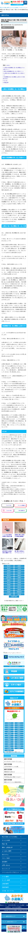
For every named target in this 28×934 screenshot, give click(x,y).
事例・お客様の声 (7, 847)
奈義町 (8, 591)
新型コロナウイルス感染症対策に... (13, 782)
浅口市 (8, 582)
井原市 (19, 570)
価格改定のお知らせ (9, 771)
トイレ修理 (5, 876)
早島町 (8, 584)
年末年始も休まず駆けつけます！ (13, 777)
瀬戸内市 (8, 577)
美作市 (19, 580)
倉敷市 (19, 566)
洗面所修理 (5, 887)
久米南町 (8, 594)
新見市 (8, 575)
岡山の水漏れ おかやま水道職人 (10, 836)
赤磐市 (19, 577)
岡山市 (8, 566)
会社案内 (4, 861)
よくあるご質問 (6, 851)
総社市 (8, 573)
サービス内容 (6, 840)
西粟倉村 (19, 591)
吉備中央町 (14, 596)
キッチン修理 (6, 880)
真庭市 (8, 580)
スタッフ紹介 (6, 858)
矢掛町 (8, 587)
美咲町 (19, 594)
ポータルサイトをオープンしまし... (13, 761)
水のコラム (23, 7)
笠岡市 (8, 570)
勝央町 (19, 589)
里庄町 (19, 584)
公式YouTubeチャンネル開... (11, 766)
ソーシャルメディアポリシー (10, 872)
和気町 (19, 582)
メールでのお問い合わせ (17, 4)
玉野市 (19, 568)
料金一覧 (4, 844)
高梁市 (19, 573)
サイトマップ (6, 869)
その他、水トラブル (8, 891)
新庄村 (19, 587)
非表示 (8, 65)
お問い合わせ (6, 865)
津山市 (8, 568)
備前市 (19, 575)
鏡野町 (8, 589)
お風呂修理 (5, 883)
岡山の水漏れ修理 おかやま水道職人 (9, 7)
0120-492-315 (13, 903)
